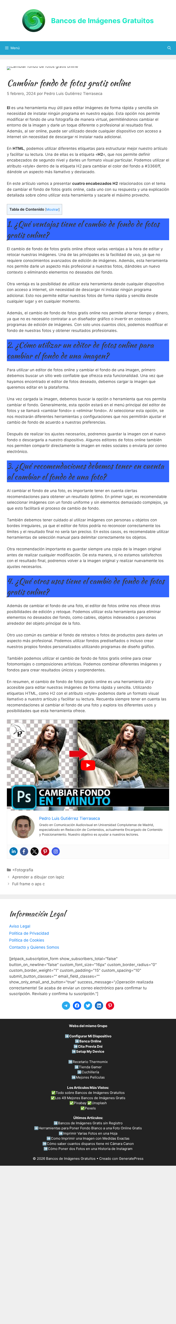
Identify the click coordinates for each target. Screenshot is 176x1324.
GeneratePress (131, 1158)
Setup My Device (90, 1051)
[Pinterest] (45, 851)
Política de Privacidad (29, 933)
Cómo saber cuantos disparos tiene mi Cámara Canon (90, 1143)
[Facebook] (24, 851)
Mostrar (52, 209)
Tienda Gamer (90, 1067)
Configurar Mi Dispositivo (90, 1036)
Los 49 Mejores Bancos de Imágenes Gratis (90, 1098)
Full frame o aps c (28, 884)
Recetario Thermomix (90, 1062)
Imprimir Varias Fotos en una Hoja (90, 1133)
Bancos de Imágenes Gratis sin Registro (90, 1123)
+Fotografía (22, 870)
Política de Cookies (26, 940)
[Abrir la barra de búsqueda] (169, 48)
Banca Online (90, 1041)
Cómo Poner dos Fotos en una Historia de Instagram (90, 1148)
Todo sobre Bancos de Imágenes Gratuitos (90, 1092)
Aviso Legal (19, 926)
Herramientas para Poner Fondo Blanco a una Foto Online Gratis (90, 1128)
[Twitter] (34, 851)
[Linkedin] (13, 851)
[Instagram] (56, 851)
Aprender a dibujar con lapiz (38, 877)
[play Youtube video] (88, 765)
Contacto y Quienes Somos (34, 947)
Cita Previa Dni (90, 1046)
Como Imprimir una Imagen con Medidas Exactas (90, 1138)
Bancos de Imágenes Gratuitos (102, 20)
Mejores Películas (90, 1077)
